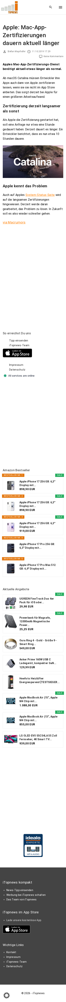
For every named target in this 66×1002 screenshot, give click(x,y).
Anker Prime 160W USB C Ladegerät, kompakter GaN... (37, 661)
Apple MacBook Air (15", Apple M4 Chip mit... (38, 699)
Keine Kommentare (53, 56)
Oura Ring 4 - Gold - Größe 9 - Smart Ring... (38, 642)
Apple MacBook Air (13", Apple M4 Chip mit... (38, 718)
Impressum (16, 364)
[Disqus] (33, 273)
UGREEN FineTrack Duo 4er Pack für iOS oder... (36, 600)
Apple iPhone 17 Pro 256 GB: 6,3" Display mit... (37, 546)
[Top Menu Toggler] (60, 7)
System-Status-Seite (40, 195)
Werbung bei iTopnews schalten (26, 894)
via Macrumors (14, 222)
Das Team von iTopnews (21, 899)
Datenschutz (17, 369)
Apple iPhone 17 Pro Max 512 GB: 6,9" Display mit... (37, 567)
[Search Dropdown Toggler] (50, 7)
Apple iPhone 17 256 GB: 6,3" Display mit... (37, 483)
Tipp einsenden (18, 340)
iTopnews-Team (19, 345)
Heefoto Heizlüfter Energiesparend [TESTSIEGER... (39, 680)
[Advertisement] (33, 423)
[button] (6, 995)
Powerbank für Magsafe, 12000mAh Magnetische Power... (35, 621)
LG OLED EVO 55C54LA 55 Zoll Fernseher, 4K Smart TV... (38, 737)
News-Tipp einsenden (19, 890)
